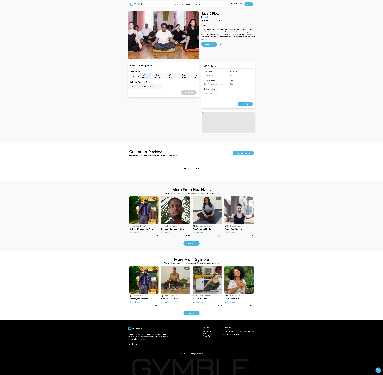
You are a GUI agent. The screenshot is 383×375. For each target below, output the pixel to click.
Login (249, 4)
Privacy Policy (207, 336)
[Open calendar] (133, 76)
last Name (233, 71)
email (231, 80)
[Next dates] (197, 76)
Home (176, 4)
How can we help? (210, 89)
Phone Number (209, 80)
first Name (208, 71)
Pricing (197, 4)
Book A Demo (207, 331)
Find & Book (186, 4)
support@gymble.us (232, 334)
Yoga (204, 25)
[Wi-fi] (219, 21)
